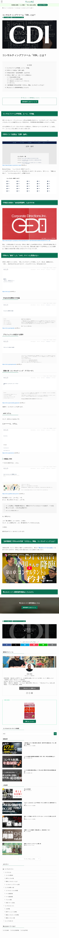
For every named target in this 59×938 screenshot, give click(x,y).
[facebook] (27, 693)
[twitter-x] (29, 693)
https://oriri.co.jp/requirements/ (9, 364)
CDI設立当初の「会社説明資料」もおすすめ (18, 73)
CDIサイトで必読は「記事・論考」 (16, 70)
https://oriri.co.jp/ (6, 291)
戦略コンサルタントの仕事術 (12, 915)
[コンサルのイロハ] (29, 1)
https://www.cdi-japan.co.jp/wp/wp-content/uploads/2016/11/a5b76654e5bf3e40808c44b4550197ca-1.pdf (26, 240)
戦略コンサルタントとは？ (12, 881)
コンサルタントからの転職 (12, 890)
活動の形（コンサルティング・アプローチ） (20, 81)
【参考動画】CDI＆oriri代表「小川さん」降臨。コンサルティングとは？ (25, 85)
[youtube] (32, 693)
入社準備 (8, 908)
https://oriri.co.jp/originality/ (8, 328)
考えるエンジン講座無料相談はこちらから (18, 87)
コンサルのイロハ (9, 869)
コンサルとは (8, 872)
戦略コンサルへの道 (10, 918)
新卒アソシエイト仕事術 (11, 911)
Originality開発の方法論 (15, 77)
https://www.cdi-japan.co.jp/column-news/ (11, 165)
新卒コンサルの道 (10, 878)
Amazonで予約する (42, 5)
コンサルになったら (9, 905)
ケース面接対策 (9, 893)
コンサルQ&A (6, 930)
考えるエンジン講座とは (29, 688)
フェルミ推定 (9, 899)
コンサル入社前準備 (14, 930)
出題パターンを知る (10, 902)
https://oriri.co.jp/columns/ (8, 453)
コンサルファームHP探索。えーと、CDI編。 (18, 68)
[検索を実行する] (55, 733)
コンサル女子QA (24, 930)
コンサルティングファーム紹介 (17, 17)
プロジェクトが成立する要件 (16, 79)
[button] (6, 645)
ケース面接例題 (9, 896)
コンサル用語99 (9, 875)
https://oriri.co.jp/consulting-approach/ (11, 402)
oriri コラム (12, 82)
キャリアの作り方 (9, 921)
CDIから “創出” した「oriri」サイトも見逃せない (19, 75)
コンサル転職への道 (7, 17)
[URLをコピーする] (52, 645)
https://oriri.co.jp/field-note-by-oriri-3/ (10, 493)
